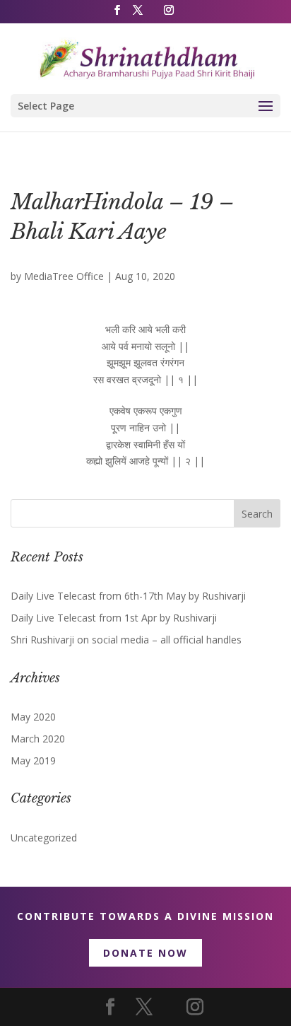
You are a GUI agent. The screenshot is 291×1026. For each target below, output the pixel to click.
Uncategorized (44, 837)
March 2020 (38, 738)
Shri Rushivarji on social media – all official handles (126, 639)
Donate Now (145, 953)
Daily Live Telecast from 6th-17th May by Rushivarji (128, 595)
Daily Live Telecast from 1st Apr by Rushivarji (114, 617)
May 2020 (33, 716)
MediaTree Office (64, 276)
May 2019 (33, 760)
